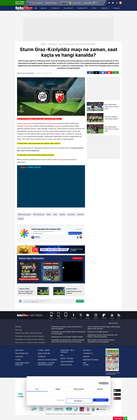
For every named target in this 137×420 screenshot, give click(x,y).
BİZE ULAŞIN (86, 364)
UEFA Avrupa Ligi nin (24, 214)
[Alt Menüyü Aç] (35, 8)
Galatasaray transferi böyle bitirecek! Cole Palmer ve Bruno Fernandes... (102, 336)
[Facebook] (90, 72)
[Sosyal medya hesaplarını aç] (116, 2)
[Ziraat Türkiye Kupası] (120, 2)
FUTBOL (18, 360)
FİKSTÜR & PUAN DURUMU (47, 360)
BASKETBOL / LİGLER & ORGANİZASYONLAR (46, 364)
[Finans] (51, 249)
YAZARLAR (19, 356)
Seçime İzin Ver (60, 400)
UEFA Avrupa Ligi (52, 44)
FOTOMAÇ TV (88, 353)
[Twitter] (96, 72)
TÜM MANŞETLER (21, 353)
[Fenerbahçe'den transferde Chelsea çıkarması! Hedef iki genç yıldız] (73, 272)
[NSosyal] (103, 72)
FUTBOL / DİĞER (44, 350)
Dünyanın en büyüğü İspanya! (98, 332)
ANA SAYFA (19, 350)
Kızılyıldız (57, 126)
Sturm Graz (28, 126)
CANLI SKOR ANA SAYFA (19, 3)
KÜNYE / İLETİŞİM (66, 358)
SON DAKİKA (118, 418)
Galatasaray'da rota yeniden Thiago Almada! (67, 337)
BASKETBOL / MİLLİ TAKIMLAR (67, 351)
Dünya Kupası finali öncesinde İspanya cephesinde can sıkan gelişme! (101, 341)
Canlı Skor (18, 330)
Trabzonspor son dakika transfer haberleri (30, 342)
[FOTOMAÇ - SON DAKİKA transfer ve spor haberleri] (24, 8)
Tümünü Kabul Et (101, 400)
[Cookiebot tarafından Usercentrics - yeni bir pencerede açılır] (100, 383)
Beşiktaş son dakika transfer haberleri (28, 333)
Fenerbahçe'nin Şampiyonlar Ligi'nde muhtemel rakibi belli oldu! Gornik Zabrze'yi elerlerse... (67, 341)
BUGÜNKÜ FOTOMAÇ (90, 360)
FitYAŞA (18, 327)
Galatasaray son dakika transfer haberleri (29, 339)
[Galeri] (113, 2)
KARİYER (86, 356)
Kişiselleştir (78, 401)
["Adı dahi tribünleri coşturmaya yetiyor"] (95, 117)
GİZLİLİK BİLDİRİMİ (66, 361)
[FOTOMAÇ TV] (109, 2)
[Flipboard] (109, 72)
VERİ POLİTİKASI (66, 365)
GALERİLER (87, 350)
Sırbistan (58, 134)
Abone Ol (80, 301)
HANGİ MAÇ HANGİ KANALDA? (22, 364)
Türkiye (61, 159)
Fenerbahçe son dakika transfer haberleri (29, 336)
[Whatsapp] (116, 72)
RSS (61, 355)
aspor (55, 214)
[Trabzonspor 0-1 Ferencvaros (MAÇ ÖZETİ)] (51, 272)
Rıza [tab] (37, 389)
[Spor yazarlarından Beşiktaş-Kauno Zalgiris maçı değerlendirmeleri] (29, 272)
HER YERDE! (36, 315)
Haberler (43, 44)
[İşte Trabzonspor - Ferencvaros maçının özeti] (95, 129)
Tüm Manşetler (77, 258)
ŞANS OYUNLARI (44, 353)
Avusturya (50, 123)
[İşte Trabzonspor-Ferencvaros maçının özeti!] (95, 106)
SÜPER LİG (41, 356)
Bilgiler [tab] (58, 389)
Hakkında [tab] (100, 389)
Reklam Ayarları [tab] (79, 389)
